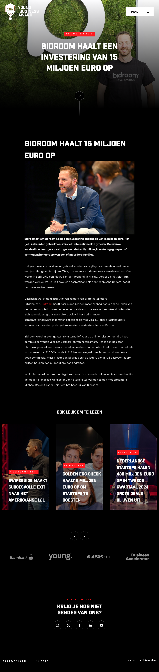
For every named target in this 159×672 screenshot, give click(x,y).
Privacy (42, 661)
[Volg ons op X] (68, 625)
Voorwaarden (14, 661)
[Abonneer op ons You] (101, 625)
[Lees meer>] (79, 96)
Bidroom (47, 304)
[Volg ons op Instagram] (57, 625)
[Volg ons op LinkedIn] (90, 625)
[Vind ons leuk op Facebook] (79, 625)
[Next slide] (84, 536)
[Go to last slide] (74, 536)
